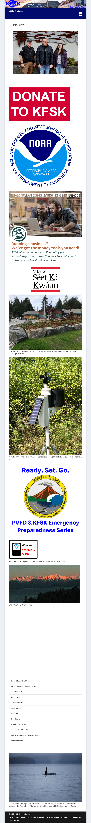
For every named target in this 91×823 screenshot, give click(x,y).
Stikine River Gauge (18, 724)
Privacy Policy (14, 817)
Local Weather (16, 692)
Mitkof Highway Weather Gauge (23, 686)
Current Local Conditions (20, 681)
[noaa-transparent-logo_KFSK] (40, 187)
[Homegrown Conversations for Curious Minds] (45, 349)
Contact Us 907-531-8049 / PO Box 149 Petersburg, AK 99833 (44, 817)
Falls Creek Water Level (20, 730)
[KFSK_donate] (39, 120)
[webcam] (44, 603)
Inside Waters (16, 697)
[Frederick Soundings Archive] (45, 801)
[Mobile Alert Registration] (23, 559)
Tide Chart (15, 713)
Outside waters (17, 702)
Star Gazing (15, 719)
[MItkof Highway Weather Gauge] (45, 455)
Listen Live (15, 10)
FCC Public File (75, 817)
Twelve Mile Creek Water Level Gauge (25, 735)
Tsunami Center (17, 741)
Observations (16, 708)
